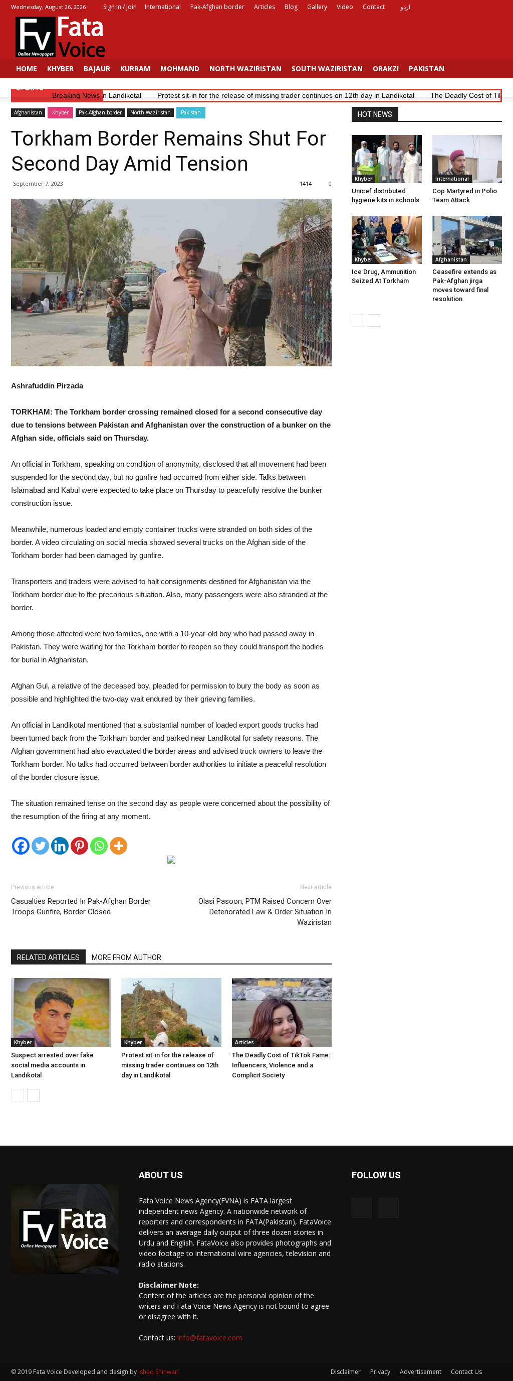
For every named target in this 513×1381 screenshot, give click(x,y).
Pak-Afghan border (217, 7)
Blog (291, 7)
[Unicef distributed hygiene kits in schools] (387, 159)
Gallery (317, 7)
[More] (118, 846)
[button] (490, 78)
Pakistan (426, 68)
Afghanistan (28, 112)
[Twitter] (494, 7)
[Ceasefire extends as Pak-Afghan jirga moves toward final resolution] (467, 240)
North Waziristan (245, 68)
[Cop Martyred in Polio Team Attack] (467, 159)
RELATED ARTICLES (48, 957)
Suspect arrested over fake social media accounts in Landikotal (52, 1065)
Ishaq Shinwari (158, 1371)
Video (345, 7)
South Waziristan (327, 68)
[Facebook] (477, 7)
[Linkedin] (60, 846)
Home (26, 68)
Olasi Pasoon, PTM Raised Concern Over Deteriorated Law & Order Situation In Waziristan (265, 912)
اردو (405, 7)
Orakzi (386, 68)
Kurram (135, 68)
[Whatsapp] (99, 846)
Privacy (380, 1371)
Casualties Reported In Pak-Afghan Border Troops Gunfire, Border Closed (81, 906)
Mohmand (179, 68)
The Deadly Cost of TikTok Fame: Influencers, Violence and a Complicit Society (281, 1065)
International (163, 7)
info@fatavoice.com (209, 1337)
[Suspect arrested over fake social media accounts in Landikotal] (61, 1012)
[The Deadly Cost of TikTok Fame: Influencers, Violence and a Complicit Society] (282, 1012)
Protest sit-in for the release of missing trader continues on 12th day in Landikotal (169, 1065)
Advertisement (420, 1371)
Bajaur (97, 68)
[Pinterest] (79, 846)
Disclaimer (346, 1371)
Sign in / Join (120, 7)
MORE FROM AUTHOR (126, 957)
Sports (30, 87)
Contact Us (466, 1371)
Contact (374, 7)
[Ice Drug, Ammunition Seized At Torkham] (387, 240)
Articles (264, 7)
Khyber (60, 68)
